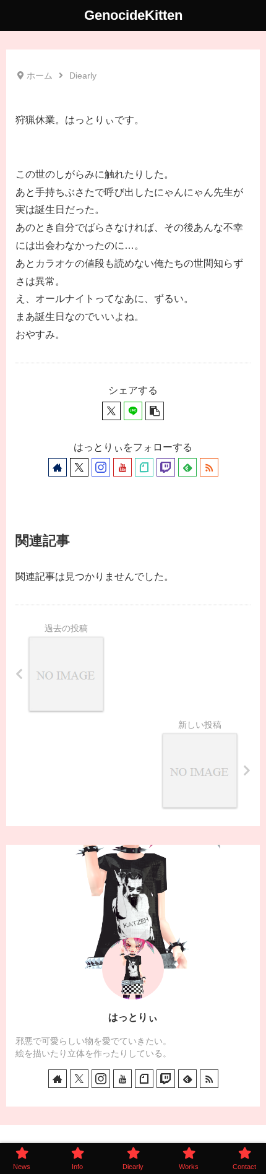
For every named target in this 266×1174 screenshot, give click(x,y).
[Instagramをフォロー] (101, 467)
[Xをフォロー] (79, 467)
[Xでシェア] (111, 411)
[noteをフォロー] (144, 467)
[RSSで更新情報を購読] (209, 467)
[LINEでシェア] (133, 411)
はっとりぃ (133, 1017)
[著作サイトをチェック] (57, 467)
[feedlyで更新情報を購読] (187, 467)
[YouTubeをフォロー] (122, 467)
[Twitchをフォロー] (166, 467)
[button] (154, 411)
